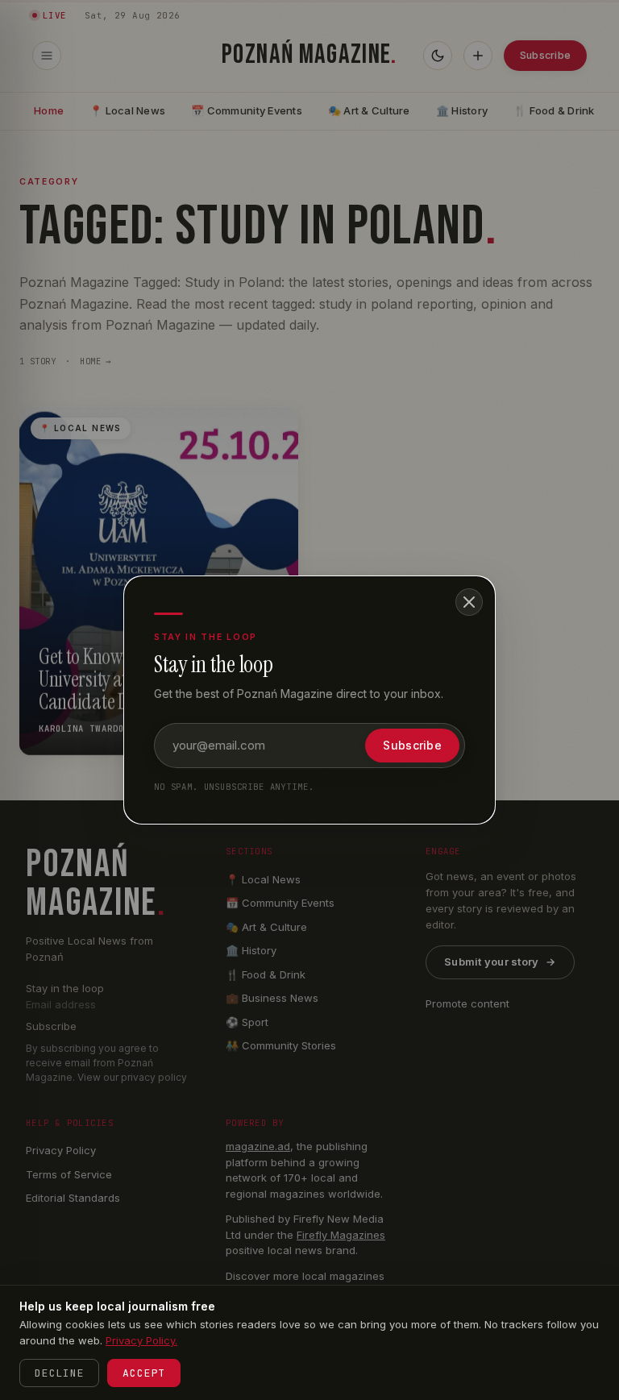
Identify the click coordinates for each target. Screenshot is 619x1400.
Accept (144, 1373)
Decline (59, 1373)
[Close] (469, 602)
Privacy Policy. (141, 1340)
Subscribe (412, 745)
